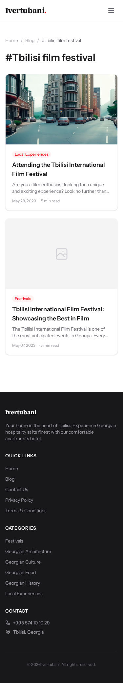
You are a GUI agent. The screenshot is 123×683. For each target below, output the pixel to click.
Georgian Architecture (28, 551)
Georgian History (22, 583)
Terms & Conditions (26, 511)
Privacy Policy (19, 500)
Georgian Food (20, 572)
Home (11, 40)
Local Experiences (32, 154)
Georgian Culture (23, 562)
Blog (29, 40)
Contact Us (16, 490)
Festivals (23, 298)
